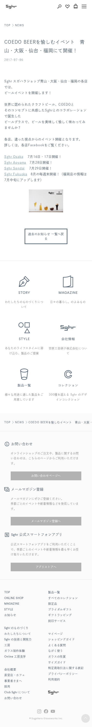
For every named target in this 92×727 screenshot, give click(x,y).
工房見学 (15, 656)
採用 (7, 686)
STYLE (8, 609)
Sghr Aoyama (15, 162)
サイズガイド (57, 662)
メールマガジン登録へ (46, 521)
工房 (7, 645)
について (17, 692)
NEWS (19, 25)
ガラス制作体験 (14, 651)
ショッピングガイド (61, 639)
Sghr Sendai (14, 168)
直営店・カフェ (14, 675)
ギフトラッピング (60, 615)
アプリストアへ (46, 566)
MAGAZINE (11, 603)
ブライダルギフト (60, 609)
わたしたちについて (17, 634)
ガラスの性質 (57, 656)
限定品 (52, 603)
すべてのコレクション (63, 598)
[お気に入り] (67, 6)
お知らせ (10, 615)
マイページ (55, 634)
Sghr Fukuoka (15, 174)
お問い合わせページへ (46, 475)
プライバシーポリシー (63, 674)
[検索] (59, 6)
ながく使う (55, 651)
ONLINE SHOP (14, 598)
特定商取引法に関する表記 (66, 668)
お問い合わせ (13, 698)
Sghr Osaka (13, 156)
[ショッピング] (75, 6)
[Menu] (84, 6)
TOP (7, 25)
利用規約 (54, 679)
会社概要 (10, 669)
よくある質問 (57, 645)
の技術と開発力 (18, 639)
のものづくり (16, 628)
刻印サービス (57, 621)
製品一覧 (54, 592)
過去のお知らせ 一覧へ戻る (46, 236)
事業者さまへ (13, 681)
